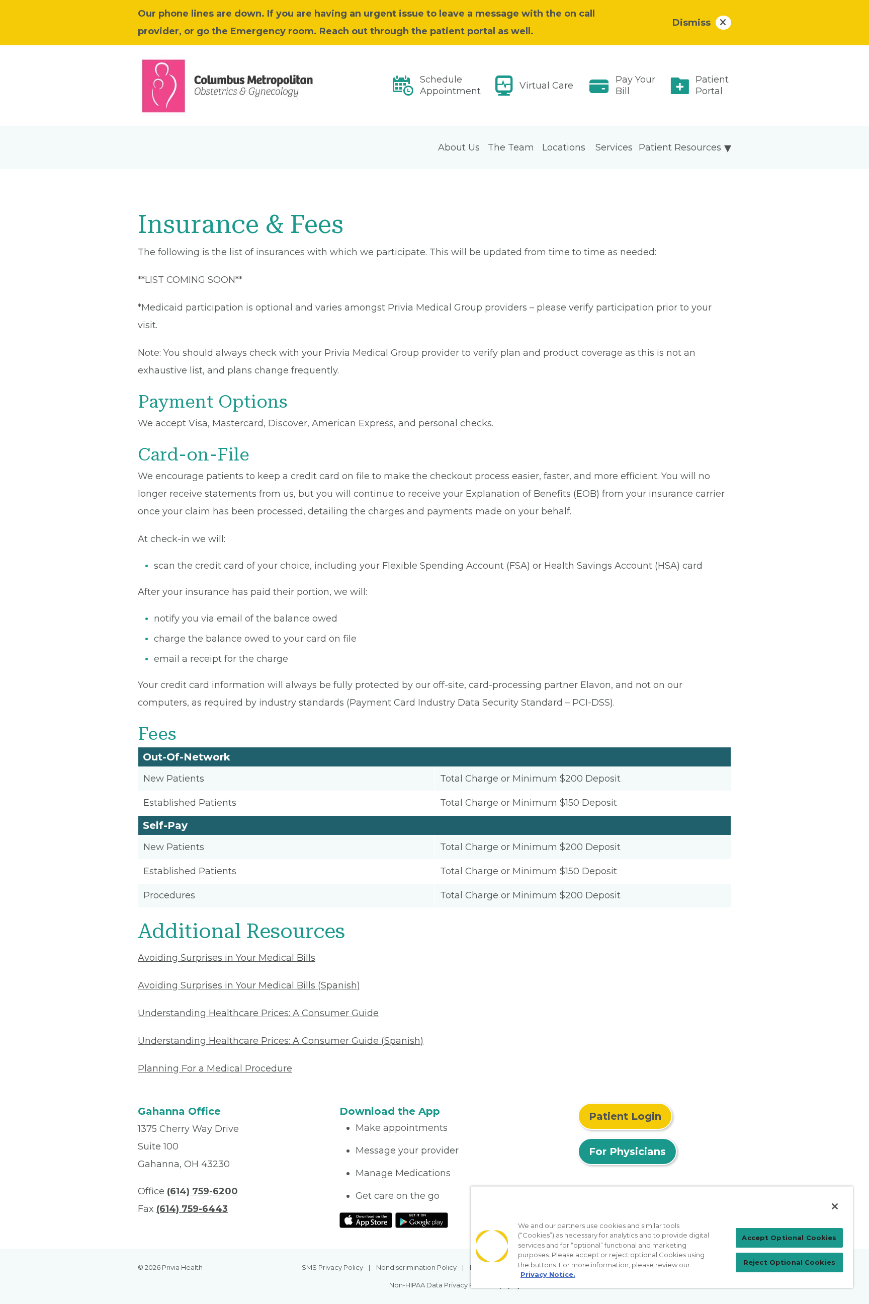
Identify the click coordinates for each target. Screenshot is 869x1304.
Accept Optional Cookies (789, 1238)
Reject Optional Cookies (789, 1262)
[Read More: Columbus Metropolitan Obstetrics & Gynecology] (232, 85)
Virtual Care (546, 85)
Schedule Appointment (450, 85)
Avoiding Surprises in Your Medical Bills (226, 957)
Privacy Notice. (547, 1274)
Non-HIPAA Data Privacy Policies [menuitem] (441, 1285)
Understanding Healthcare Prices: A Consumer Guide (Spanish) (280, 1040)
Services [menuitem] (614, 147)
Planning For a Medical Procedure (215, 1068)
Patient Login (625, 1116)
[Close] (835, 1206)
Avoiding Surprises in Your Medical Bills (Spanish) (249, 985)
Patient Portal (712, 85)
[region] (662, 1237)
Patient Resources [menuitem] (680, 147)
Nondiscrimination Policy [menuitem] (416, 1267)
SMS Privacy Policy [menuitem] (332, 1267)
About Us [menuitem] (459, 147)
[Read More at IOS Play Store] (365, 1219)
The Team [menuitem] (511, 147)
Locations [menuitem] (563, 147)
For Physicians (627, 1151)
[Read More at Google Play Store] (421, 1219)
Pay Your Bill (635, 85)
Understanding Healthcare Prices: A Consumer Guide (258, 1013)
